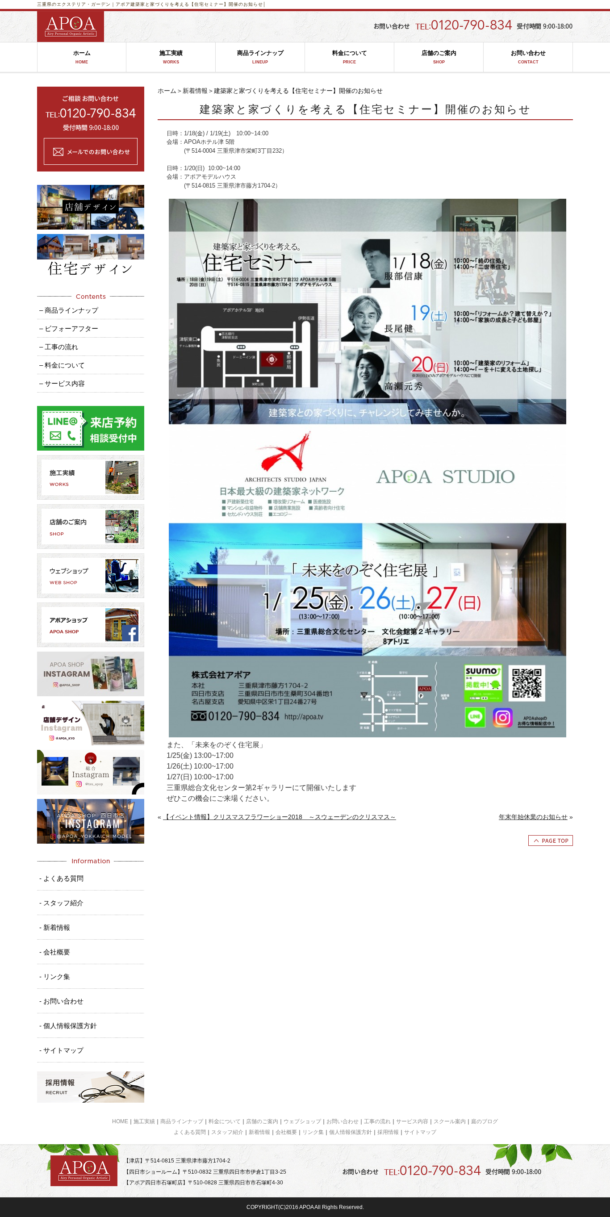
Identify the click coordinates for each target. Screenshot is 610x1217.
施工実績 (171, 57)
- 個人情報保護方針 (68, 1025)
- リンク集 (54, 976)
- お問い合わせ (61, 1001)
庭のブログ (484, 1121)
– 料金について (62, 365)
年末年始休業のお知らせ (533, 816)
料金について (349, 57)
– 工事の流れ (58, 347)
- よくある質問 (61, 878)
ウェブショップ (302, 1121)
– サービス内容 (62, 383)
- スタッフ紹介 (61, 903)
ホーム (82, 57)
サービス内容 (412, 1121)
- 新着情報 (54, 927)
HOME (120, 1121)
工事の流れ (377, 1121)
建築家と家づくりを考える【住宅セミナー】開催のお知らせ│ (198, 4)
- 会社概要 (54, 952)
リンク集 (313, 1132)
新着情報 (195, 90)
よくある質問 (190, 1132)
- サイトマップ (61, 1050)
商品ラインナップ (260, 57)
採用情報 (388, 1132)
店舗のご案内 (439, 57)
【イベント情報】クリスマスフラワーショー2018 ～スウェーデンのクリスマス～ (279, 816)
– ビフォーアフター (68, 328)
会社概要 (286, 1132)
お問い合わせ (528, 57)
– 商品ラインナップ (68, 310)
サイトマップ (420, 1132)
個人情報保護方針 (350, 1132)
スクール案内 (450, 1121)
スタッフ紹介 (227, 1132)
